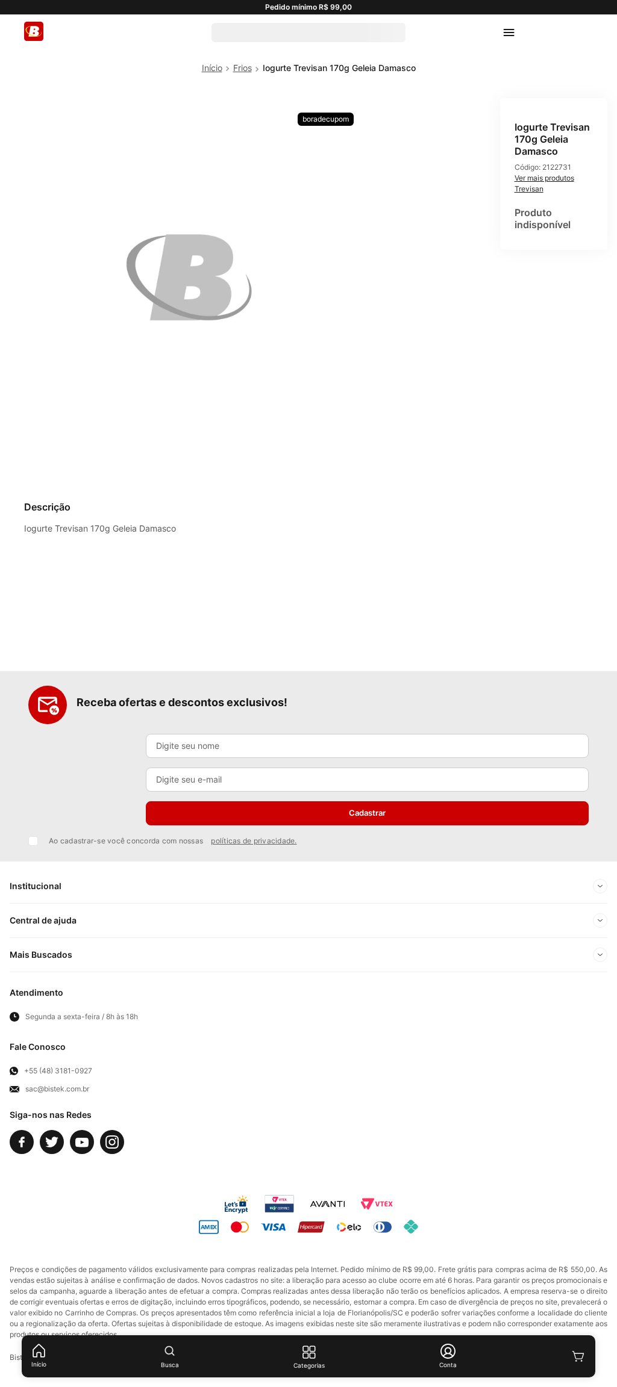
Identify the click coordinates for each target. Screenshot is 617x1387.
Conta (448, 1364)
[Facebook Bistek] (22, 1142)
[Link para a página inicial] (212, 68)
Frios (242, 68)
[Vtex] (376, 1204)
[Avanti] (327, 1204)
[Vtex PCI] (279, 1204)
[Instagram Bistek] (112, 1142)
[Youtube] (82, 1142)
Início (38, 1364)
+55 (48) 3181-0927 (58, 1071)
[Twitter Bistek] (52, 1142)
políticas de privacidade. (253, 840)
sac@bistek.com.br (57, 1089)
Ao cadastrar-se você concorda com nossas (173, 840)
